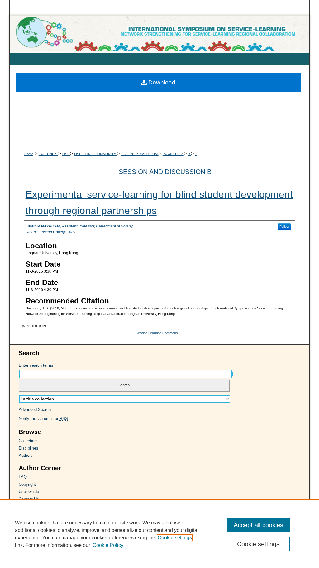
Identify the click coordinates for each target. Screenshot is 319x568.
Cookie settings (175, 537)
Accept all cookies (258, 525)
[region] (159, 533)
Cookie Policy (108, 545)
